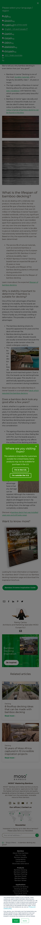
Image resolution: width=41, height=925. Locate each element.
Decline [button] (25, 921)
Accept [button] (16, 921)
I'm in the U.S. (20, 470)
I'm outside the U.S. (20, 475)
